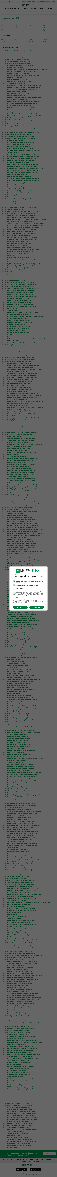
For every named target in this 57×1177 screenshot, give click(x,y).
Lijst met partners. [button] (30, 595)
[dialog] (29, 588)
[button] (28, 588)
